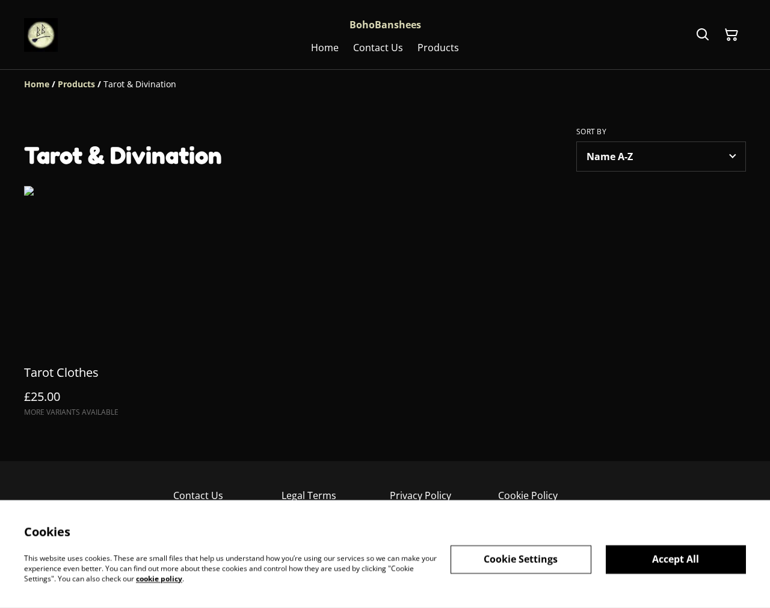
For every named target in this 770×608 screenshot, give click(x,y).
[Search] (702, 35)
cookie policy (159, 578)
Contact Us (198, 495)
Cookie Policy (528, 495)
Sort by (591, 132)
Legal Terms (309, 495)
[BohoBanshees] (41, 35)
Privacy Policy (420, 495)
